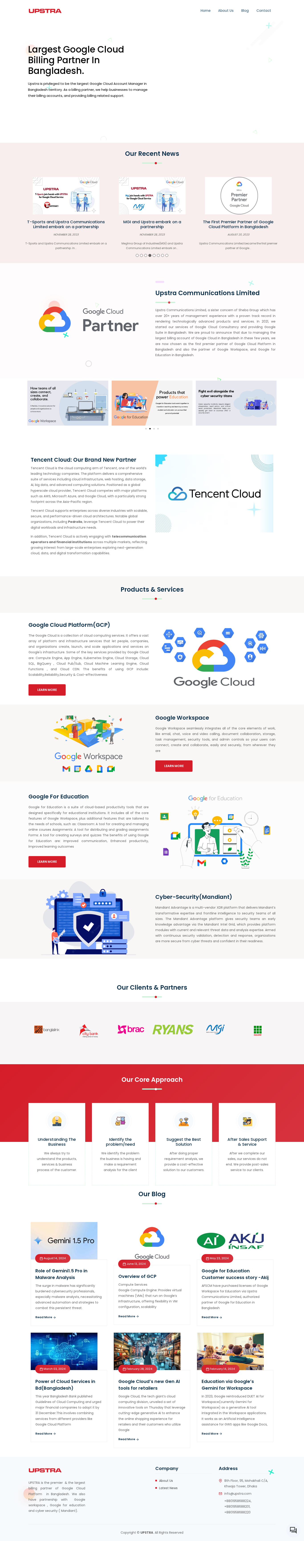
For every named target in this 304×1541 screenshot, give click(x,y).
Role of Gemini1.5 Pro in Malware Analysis (61, 1274)
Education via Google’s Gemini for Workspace (228, 1384)
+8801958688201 (237, 1506)
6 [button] (158, 255)
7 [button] (162, 255)
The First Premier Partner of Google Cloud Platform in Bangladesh (152, 224)
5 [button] (154, 255)
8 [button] (166, 255)
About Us (226, 10)
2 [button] (141, 255)
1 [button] (137, 255)
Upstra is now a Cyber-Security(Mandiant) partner (238, 224)
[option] (66, 215)
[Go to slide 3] (154, 428)
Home (206, 10)
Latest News (168, 1488)
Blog (245, 10)
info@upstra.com (237, 1493)
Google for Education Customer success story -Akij (235, 1274)
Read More (44, 1317)
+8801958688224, (237, 1501)
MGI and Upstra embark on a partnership (66, 224)
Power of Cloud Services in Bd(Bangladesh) (65, 1384)
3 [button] (145, 255)
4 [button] (149, 255)
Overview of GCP (137, 1276)
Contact (263, 10)
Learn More (47, 690)
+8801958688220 (237, 1512)
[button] (32, 403)
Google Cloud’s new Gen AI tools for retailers (149, 1384)
